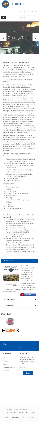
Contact (6, 371)
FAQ (4, 358)
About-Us (15, 417)
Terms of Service (9, 367)
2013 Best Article (9, 299)
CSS (33, 413)
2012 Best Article (9, 305)
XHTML (26, 413)
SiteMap (5, 361)
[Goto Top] (19, 348)
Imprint (5, 364)
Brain (16, 413)
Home (7, 417)
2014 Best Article (9, 261)
